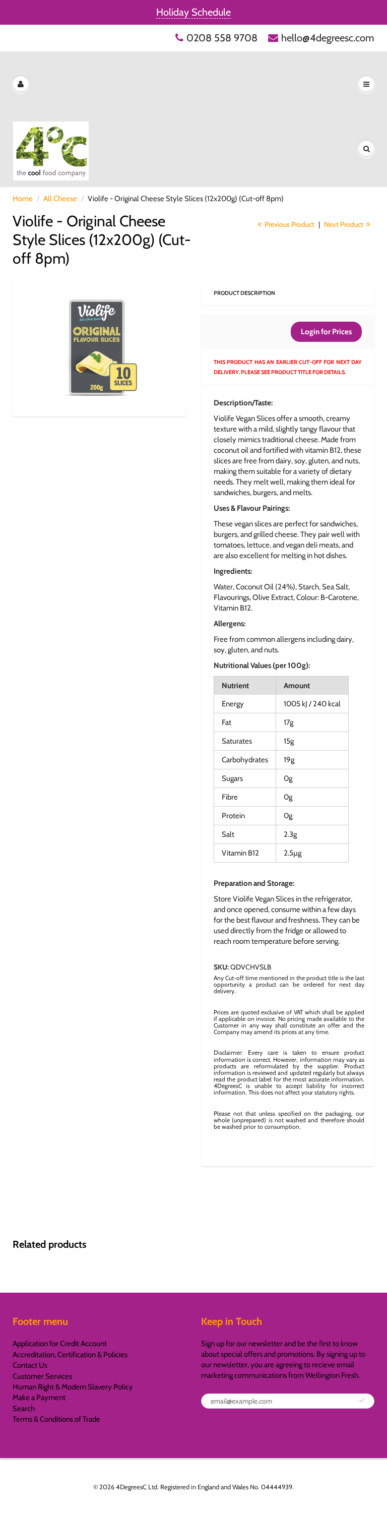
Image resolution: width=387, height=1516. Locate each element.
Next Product (344, 224)
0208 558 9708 (221, 38)
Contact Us (30, 1365)
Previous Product (288, 224)
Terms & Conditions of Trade (56, 1419)
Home (23, 198)
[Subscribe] (361, 1400)
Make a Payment (39, 1397)
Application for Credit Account (60, 1343)
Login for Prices (326, 331)
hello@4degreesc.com (327, 38)
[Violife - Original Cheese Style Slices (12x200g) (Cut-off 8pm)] (99, 347)
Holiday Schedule (193, 12)
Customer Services (42, 1376)
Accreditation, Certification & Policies (70, 1354)
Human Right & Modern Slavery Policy (73, 1386)
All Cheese (60, 198)
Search (24, 1408)
